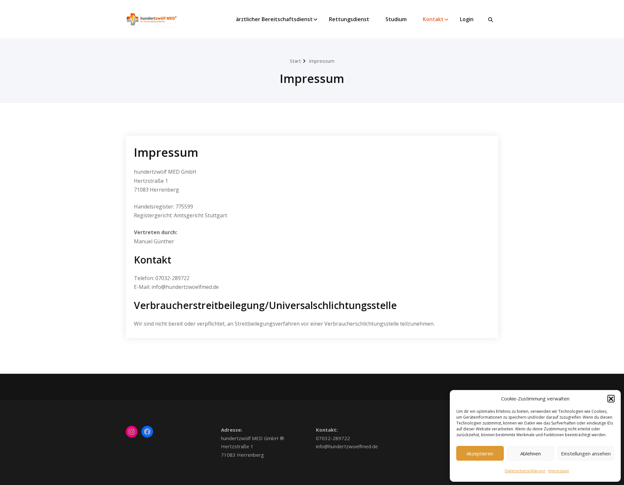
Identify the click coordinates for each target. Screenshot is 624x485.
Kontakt (433, 19)
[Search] (491, 19)
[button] (611, 398)
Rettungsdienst (349, 19)
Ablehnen (530, 453)
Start (295, 61)
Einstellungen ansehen (586, 453)
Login (467, 19)
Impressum (558, 471)
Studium (396, 19)
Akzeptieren (479, 453)
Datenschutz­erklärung (525, 471)
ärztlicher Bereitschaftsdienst (274, 19)
